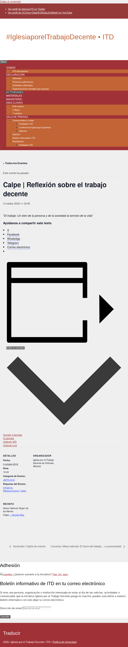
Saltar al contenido (10, 1)
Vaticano (23, 131)
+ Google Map (17, 514)
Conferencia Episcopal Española (35, 127)
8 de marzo (18, 106)
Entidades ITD (26, 124)
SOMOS (10, 67)
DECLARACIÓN (15, 74)
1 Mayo (16, 110)
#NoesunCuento (11, 490)
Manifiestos (18, 141)
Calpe (23, 490)
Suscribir (5, 617)
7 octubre (17, 113)
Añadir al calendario (15, 348)
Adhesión (17, 78)
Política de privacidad (64, 642)
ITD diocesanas (20, 71)
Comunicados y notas (23, 120)
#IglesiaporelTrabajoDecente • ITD (60, 37)
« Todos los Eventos (15, 163)
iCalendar (8, 438)
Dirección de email (11, 608)
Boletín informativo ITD (23, 138)
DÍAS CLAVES (14, 102)
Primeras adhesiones (22, 82)
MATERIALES (14, 95)
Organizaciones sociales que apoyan (30, 89)
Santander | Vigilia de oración (29, 546)
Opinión (16, 134)
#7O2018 (7, 487)
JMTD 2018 (9, 479)
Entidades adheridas (22, 85)
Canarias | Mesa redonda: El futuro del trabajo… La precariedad (86, 546)
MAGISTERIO (14, 99)
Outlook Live (10, 445)
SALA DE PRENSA (17, 117)
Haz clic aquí (60, 574)
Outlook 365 (10, 442)
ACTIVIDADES (14, 92)
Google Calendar (12, 435)
